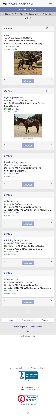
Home (11, 368)
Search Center (28, 320)
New (11, 320)
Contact (34, 368)
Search (19, 368)
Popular (45, 320)
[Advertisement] (29, 345)
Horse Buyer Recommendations (28, 326)
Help (27, 368)
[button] (28, 400)
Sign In (43, 368)
